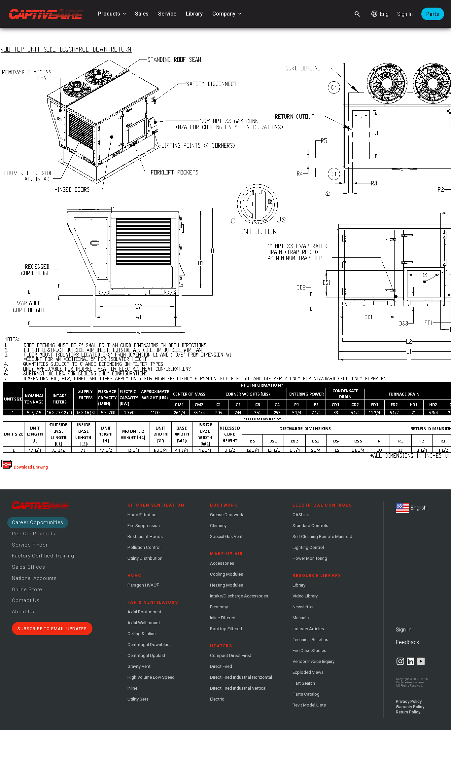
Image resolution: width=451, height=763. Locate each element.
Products (112, 14)
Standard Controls (310, 525)
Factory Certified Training (43, 556)
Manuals (301, 617)
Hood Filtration (141, 514)
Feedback (407, 642)
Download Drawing (30, 467)
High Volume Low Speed (151, 677)
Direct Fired (221, 666)
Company (227, 14)
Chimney (218, 525)
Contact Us (26, 600)
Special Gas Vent (226, 536)
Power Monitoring (310, 558)
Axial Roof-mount (144, 611)
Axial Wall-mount (143, 622)
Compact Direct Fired (230, 655)
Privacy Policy (409, 701)
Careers (37, 522)
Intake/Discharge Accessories (239, 595)
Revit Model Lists (309, 705)
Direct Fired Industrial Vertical (238, 688)
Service (167, 14)
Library (194, 14)
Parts (432, 14)
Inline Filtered (222, 617)
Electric (217, 699)
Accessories (222, 563)
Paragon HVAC (143, 585)
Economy (219, 606)
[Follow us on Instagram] (400, 661)
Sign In (405, 14)
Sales (142, 14)
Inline (132, 688)
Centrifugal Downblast (149, 644)
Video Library (305, 595)
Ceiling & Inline (141, 633)
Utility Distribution (144, 558)
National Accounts (34, 578)
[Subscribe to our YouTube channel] (421, 661)
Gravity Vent (139, 666)
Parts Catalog (306, 694)
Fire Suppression (143, 525)
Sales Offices (28, 567)
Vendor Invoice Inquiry (313, 661)
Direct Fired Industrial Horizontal (241, 677)
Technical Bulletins (310, 639)
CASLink (301, 514)
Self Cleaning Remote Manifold (322, 536)
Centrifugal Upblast (146, 655)
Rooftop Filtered (226, 628)
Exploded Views (308, 672)
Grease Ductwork (226, 514)
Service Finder (30, 545)
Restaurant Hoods (145, 536)
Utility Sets (138, 699)
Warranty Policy (410, 707)
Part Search (304, 683)
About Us (23, 612)
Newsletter (303, 606)
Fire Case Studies (309, 650)
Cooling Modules (226, 574)
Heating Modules (226, 585)
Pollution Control (143, 547)
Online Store (27, 589)
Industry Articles (308, 628)
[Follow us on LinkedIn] (410, 661)
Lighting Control (308, 547)
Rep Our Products (33, 534)
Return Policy (408, 712)
